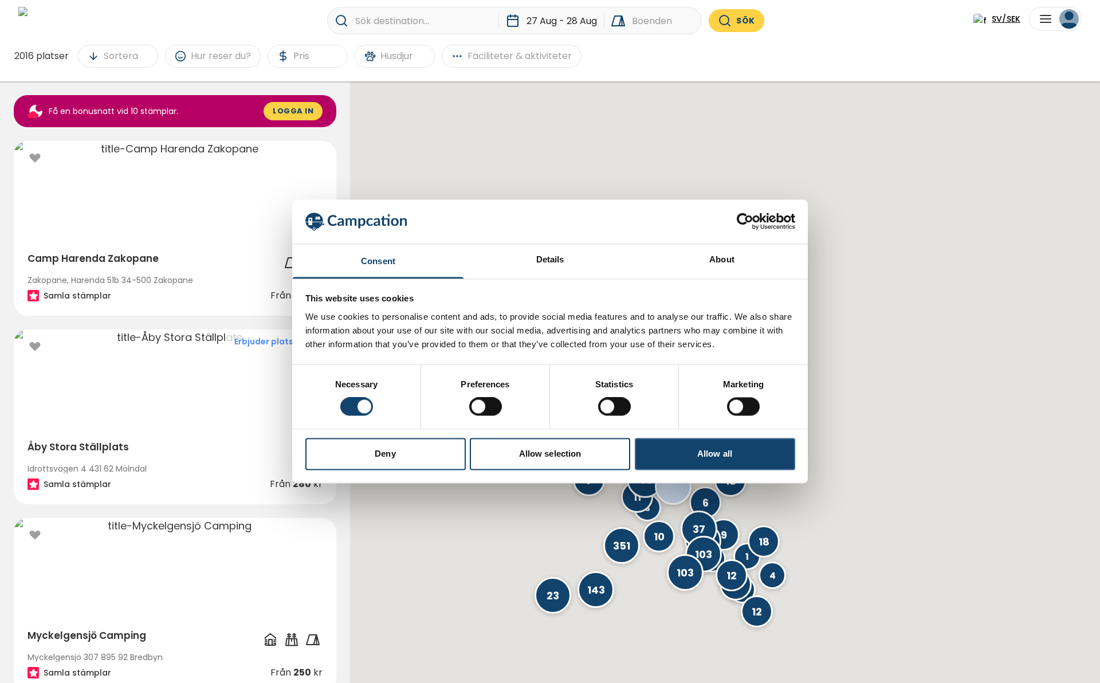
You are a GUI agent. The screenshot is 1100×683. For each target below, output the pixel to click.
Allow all (714, 453)
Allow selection (550, 453)
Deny (385, 453)
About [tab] (721, 259)
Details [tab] (550, 259)
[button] (596, 589)
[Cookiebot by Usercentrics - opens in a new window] (745, 221)
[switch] (485, 407)
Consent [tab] (378, 261)
